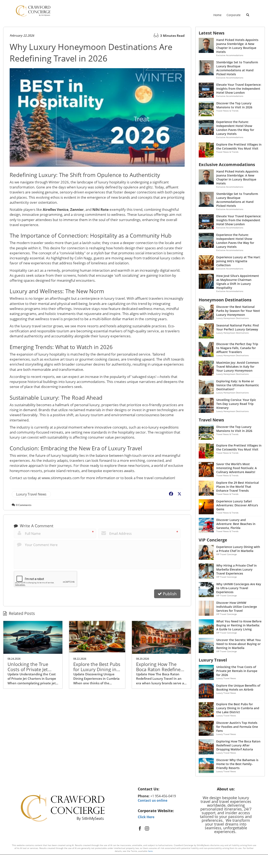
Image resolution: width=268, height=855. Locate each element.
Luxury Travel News (31, 494)
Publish (169, 593)
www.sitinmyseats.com (61, 477)
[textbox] (165, 789)
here (150, 851)
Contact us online (152, 800)
